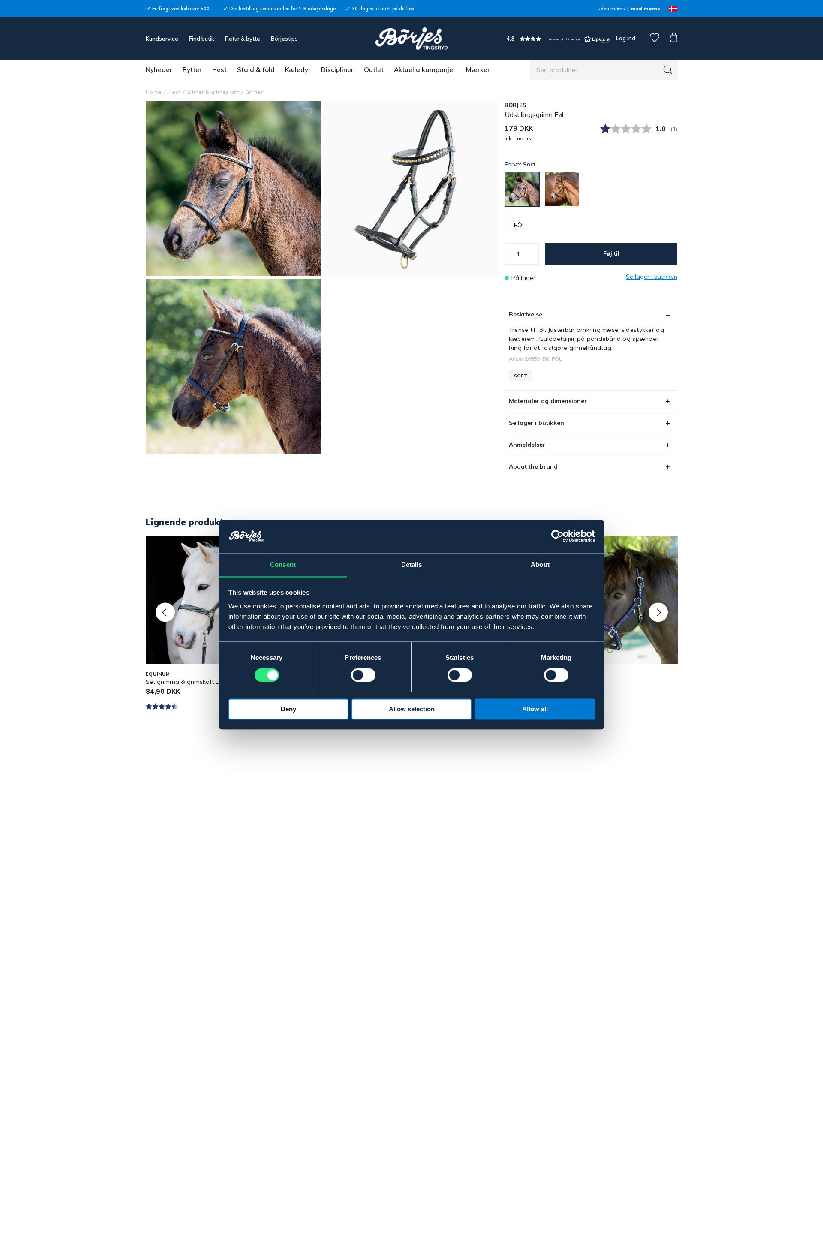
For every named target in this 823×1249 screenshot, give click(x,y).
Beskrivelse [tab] (525, 314)
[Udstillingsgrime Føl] (410, 188)
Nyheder (159, 70)
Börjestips (284, 38)
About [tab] (540, 564)
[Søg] (668, 70)
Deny (288, 709)
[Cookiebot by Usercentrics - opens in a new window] (557, 536)
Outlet (374, 70)
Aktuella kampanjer (425, 70)
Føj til (611, 253)
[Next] (658, 612)
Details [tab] (411, 564)
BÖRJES (516, 105)
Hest (219, 70)
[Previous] (165, 612)
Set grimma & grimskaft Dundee (191, 682)
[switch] (363, 675)
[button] (558, 38)
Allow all (535, 709)
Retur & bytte (242, 38)
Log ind (625, 38)
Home (154, 92)
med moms (645, 9)
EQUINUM (158, 674)
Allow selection (412, 709)
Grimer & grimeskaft (212, 92)
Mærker (478, 70)
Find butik (201, 38)
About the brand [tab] (533, 466)
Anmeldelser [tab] (527, 444)
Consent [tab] (283, 564)
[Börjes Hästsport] (411, 38)
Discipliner (337, 70)
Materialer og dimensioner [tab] (548, 401)
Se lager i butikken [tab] (536, 423)
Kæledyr (298, 70)
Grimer (254, 92)
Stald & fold (256, 70)
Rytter (192, 70)
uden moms (611, 9)
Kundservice (162, 38)
